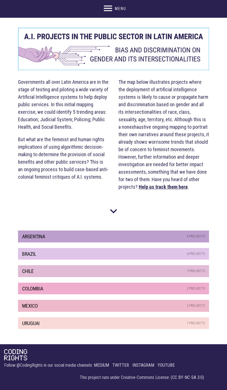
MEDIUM (101, 365)
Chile (113, 271)
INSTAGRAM (143, 365)
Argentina (113, 236)
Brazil (113, 254)
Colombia (113, 289)
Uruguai (113, 323)
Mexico (113, 306)
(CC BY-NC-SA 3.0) (187, 377)
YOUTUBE (166, 365)
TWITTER (120, 365)
